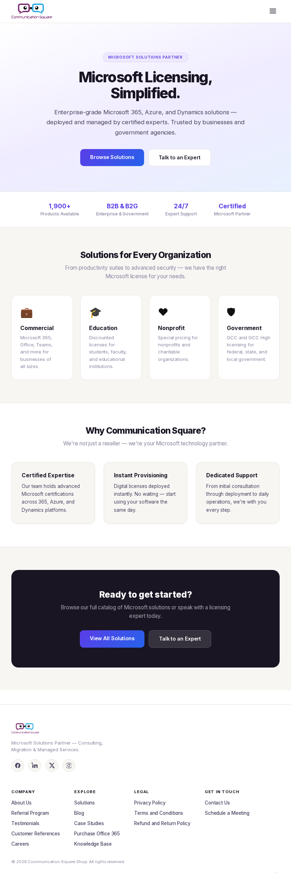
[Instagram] (68, 765)
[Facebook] (17, 765)
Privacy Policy (150, 803)
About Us (21, 803)
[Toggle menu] (273, 11)
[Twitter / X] (51, 765)
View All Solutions (112, 638)
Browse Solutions (112, 157)
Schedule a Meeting (227, 813)
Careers (20, 844)
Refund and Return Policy (162, 823)
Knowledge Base (93, 844)
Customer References (35, 833)
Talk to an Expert (180, 157)
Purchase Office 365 (97, 833)
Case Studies (89, 823)
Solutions (84, 803)
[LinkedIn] (34, 765)
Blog (79, 813)
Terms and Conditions (158, 813)
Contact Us (217, 803)
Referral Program (30, 813)
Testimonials (25, 823)
